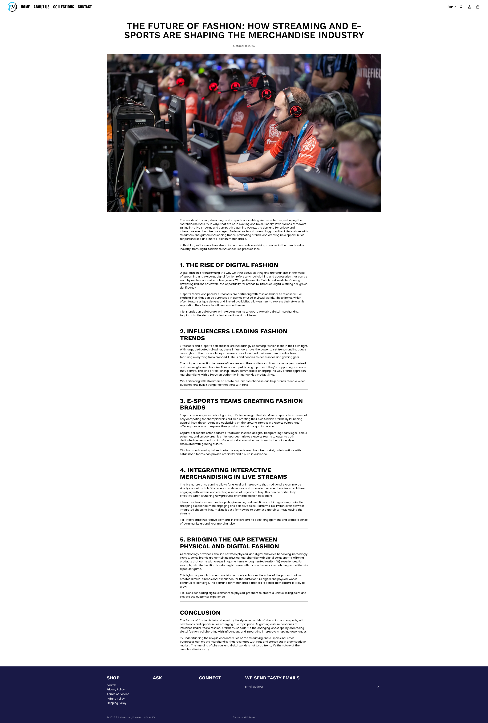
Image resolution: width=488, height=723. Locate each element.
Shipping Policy (116, 703)
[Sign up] (377, 687)
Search (111, 685)
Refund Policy (116, 699)
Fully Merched (124, 717)
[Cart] (478, 7)
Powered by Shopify (143, 717)
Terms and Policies (244, 717)
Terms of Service (118, 694)
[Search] (461, 7)
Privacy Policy (116, 690)
